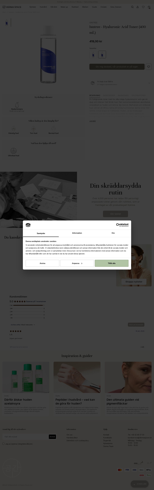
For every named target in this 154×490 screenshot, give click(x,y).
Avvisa (42, 263)
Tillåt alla (111, 263)
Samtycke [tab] (41, 233)
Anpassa (75, 263)
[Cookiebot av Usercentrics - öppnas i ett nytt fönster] (117, 225)
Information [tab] (77, 233)
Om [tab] (113, 233)
